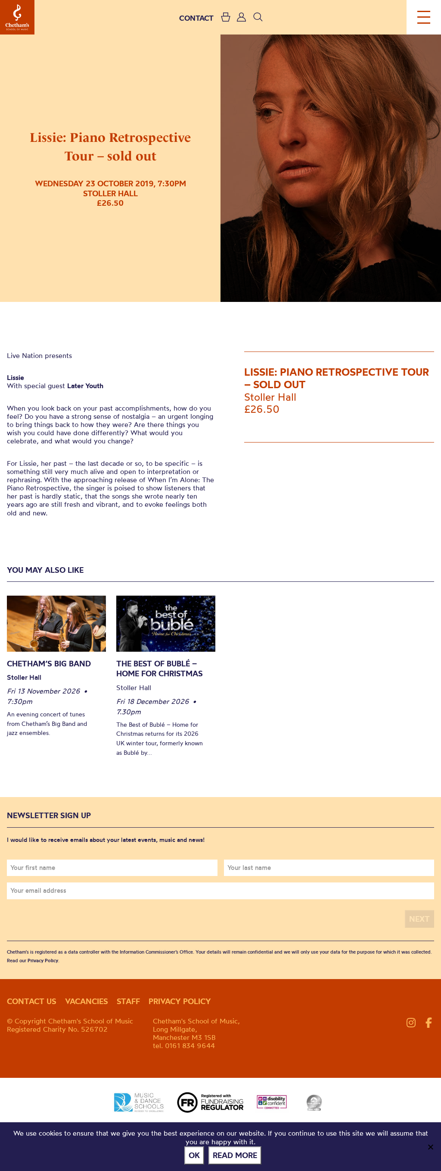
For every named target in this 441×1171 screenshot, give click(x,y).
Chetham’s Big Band (49, 664)
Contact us (31, 1001)
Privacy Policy (43, 961)
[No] (430, 1147)
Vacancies (86, 1001)
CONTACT (196, 17)
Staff (128, 1001)
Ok (194, 1155)
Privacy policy (180, 1001)
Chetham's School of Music (17, 17)
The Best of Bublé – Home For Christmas (159, 669)
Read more (235, 1155)
